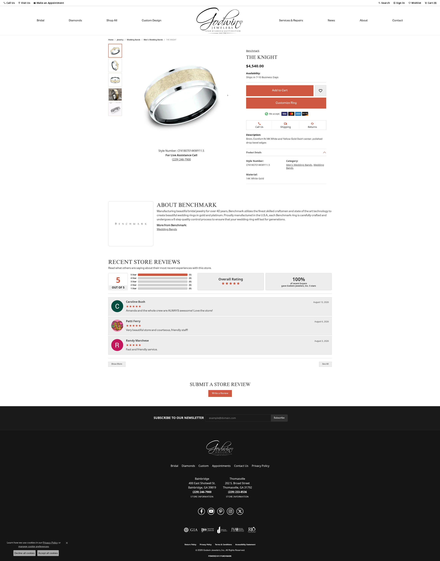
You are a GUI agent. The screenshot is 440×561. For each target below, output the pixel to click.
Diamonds (75, 20)
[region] (181, 95)
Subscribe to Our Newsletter (179, 418)
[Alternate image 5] (115, 109)
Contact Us (241, 466)
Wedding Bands (133, 39)
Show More (116, 364)
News (331, 20)
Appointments (221, 466)
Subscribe (279, 418)
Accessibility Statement (245, 544)
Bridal (40, 20)
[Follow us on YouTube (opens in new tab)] (211, 511)
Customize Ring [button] (286, 103)
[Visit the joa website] (222, 530)
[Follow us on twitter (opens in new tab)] (239, 511)
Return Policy (190, 544)
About (364, 20)
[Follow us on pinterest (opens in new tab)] (220, 511)
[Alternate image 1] (115, 51)
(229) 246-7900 (181, 159)
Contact (397, 20)
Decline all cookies (24, 553)
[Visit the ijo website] (207, 530)
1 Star (133, 288)
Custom (204, 466)
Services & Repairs (291, 20)
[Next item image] (227, 95)
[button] (9, 3)
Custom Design (151, 20)
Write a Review (220, 393)
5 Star (133, 274)
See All (325, 364)
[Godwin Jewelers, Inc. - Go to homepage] (220, 448)
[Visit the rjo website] (252, 530)
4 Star (133, 278)
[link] (49, 3)
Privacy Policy (260, 466)
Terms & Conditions (223, 544)
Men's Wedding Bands (153, 39)
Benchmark (252, 50)
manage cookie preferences (33, 546)
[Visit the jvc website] (237, 530)
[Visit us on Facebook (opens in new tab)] (201, 511)
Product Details (253, 152)
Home (110, 39)
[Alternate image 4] (115, 94)
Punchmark (226, 556)
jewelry (120, 39)
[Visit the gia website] (191, 530)
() (190, 274)
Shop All (112, 20)
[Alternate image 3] (115, 80)
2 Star (133, 285)
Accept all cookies (48, 553)
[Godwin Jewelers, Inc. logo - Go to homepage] (220, 20)
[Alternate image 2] (115, 65)
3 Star (133, 281)
